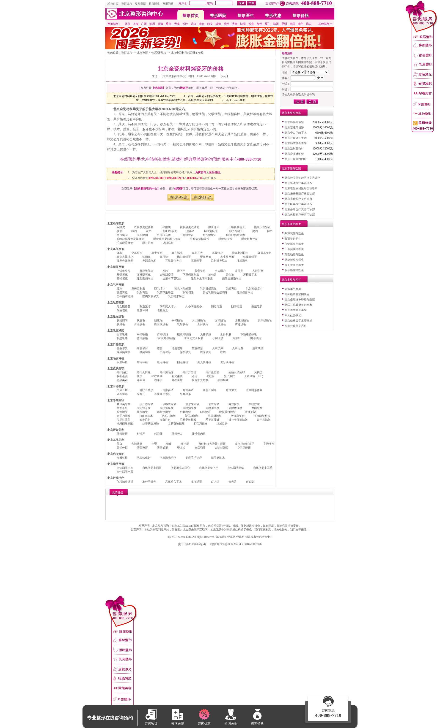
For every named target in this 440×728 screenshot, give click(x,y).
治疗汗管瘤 (189, 372)
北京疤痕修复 (115, 453)
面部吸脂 (122, 334)
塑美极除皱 (192, 415)
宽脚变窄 (268, 443)
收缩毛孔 (122, 376)
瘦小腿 (185, 443)
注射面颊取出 (145, 278)
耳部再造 (167, 390)
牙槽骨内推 (199, 433)
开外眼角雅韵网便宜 (297, 294)
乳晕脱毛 (182, 324)
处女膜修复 (123, 306)
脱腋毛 (158, 320)
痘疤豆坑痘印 (236, 372)
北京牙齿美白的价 (296, 159)
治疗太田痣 (144, 372)
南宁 (300, 23)
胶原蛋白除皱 (227, 412)
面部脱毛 (220, 320)
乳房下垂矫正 (165, 292)
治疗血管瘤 (212, 372)
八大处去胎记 (293, 315)
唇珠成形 (257, 348)
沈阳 (243, 23)
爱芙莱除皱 (212, 419)
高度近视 (196, 481)
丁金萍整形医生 (294, 249)
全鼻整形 (136, 252)
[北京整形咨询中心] (112, 17)
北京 (127, 23)
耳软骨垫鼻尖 (173, 260)
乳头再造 (142, 292)
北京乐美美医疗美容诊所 (300, 193)
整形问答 (167, 3)
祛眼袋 (166, 227)
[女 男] (307, 78)
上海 (135, 23)
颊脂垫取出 (146, 270)
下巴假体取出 (191, 274)
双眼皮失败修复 (143, 227)
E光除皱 (205, 412)
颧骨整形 (200, 270)
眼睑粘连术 (225, 239)
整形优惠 (273, 15)
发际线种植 (227, 362)
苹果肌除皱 (215, 415)
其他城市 (323, 23)
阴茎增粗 (122, 310)
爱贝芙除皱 (123, 404)
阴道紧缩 (145, 306)
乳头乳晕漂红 (208, 288)
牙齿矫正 (122, 433)
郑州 (276, 23)
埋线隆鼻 (242, 260)
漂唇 (159, 348)
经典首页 (112, 3)
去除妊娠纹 (221, 447)
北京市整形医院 (291, 168)
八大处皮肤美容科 (296, 325)
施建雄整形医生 (294, 259)
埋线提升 (222, 423)
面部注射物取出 (231, 278)
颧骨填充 (122, 278)
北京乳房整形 (115, 284)
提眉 (255, 231)
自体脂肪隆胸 (125, 296)
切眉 (269, 231)
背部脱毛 (139, 324)
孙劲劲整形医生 (294, 254)
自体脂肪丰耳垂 (262, 467)
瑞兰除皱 (213, 404)
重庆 (168, 23)
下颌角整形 (123, 270)
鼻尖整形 (156, 252)
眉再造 (190, 231)
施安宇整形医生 (294, 265)
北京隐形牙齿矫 (294, 122)
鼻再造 (164, 256)
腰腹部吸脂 (184, 334)
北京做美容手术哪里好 (298, 320)
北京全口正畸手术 (296, 132)
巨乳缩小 (159, 288)
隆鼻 (119, 252)
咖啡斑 (158, 380)
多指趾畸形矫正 (244, 443)
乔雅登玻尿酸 (188, 419)
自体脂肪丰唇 (125, 471)
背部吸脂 (162, 334)
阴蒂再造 (236, 306)
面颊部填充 (144, 274)
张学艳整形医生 (294, 270)
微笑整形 (145, 352)
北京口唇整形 (115, 344)
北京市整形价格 (291, 112)
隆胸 (119, 288)
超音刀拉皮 (200, 423)
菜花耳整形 (210, 390)
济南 (234, 23)
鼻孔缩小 (177, 252)
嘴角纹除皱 (164, 412)
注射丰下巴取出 (172, 278)
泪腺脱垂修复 (125, 242)
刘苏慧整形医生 (294, 233)
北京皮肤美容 (115, 368)
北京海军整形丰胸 (296, 310)
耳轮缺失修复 (162, 394)
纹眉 (119, 231)
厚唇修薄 (142, 348)
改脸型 (239, 270)
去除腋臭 (136, 443)
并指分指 (122, 447)
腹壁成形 (162, 447)
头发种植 (122, 362)
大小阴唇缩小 (193, 306)
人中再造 (237, 348)
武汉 (193, 23)
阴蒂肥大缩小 (168, 306)
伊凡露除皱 (146, 404)
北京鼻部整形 (115, 249)
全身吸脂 (225, 334)
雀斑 (139, 376)
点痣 (194, 376)
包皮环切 (142, 310)
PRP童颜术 (146, 415)
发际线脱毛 (265, 320)
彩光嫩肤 (177, 376)
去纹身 (210, 376)
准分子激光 (149, 481)
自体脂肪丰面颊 (152, 467)
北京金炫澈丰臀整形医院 (300, 299)
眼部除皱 (122, 412)
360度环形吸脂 (166, 338)
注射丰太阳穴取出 (202, 278)
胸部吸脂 (255, 338)
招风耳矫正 (123, 390)
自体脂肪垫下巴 (208, 467)
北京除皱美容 (115, 400)
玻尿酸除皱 (192, 404)
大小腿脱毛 (199, 320)
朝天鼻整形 (265, 252)
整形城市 (126, 3)
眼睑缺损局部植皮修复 (167, 239)
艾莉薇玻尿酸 (176, 423)
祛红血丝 (156, 376)
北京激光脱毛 (115, 316)
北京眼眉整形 (115, 223)
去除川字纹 (212, 408)
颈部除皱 (142, 412)
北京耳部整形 (115, 386)
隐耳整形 (185, 394)
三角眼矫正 (187, 235)
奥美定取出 (138, 288)
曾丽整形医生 (293, 238)
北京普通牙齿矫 (294, 127)
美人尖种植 (204, 362)
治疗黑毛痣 (166, 372)
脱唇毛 (141, 320)
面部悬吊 (122, 408)
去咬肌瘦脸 (166, 274)
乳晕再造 (231, 288)
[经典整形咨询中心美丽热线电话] (421, 131)
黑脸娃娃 (222, 380)
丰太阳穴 (220, 270)
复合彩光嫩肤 (200, 380)
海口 (309, 23)
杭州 (226, 23)
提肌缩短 (167, 242)
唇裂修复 (122, 348)
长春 (251, 23)
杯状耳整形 (146, 390)
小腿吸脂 (217, 338)
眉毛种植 (142, 362)
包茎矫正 (162, 310)
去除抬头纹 (189, 408)
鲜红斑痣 (177, 380)
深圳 (152, 23)
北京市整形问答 (291, 279)
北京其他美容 (115, 439)
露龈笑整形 (123, 352)
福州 (259, 23)
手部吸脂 (142, 334)
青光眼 (232, 481)
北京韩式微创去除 (296, 143)
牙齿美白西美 (293, 289)
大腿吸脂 (205, 334)
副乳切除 (188, 292)
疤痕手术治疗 (193, 457)
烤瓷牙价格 (159, 52)
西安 (210, 23)
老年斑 (141, 380)
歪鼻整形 (205, 256)
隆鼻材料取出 (240, 252)
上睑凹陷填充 (169, 231)
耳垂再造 (188, 390)
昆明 (284, 23)
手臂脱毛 (177, 320)
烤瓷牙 (158, 433)
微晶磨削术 (218, 457)
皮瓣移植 (122, 457)
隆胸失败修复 (150, 296)
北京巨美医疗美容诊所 (298, 204)
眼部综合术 (164, 235)
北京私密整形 (115, 302)
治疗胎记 (122, 372)
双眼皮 (121, 227)
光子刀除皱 (123, 415)
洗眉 (148, 231)
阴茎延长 (256, 306)
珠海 (160, 23)
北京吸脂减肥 (115, 330)
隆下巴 (181, 270)
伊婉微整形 (238, 415)
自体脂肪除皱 (236, 467)
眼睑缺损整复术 (235, 235)
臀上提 (181, 447)
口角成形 (165, 352)
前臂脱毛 (240, 324)
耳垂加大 (231, 390)
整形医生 (154, 3)
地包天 (212, 274)
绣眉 (134, 231)
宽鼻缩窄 (196, 260)
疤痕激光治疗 (168, 457)
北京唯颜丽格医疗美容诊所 (301, 188)
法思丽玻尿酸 (125, 423)
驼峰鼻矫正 (250, 256)
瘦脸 (165, 270)
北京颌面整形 (115, 266)
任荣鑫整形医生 (294, 244)
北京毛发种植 (115, 358)
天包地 (230, 274)
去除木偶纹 (235, 408)
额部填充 (122, 274)
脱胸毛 (121, 324)
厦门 (267, 23)
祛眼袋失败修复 (189, 227)
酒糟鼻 (146, 256)
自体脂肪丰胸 (125, 467)
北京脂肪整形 (115, 463)
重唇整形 (197, 348)
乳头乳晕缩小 (254, 288)
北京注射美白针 (294, 148)
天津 (177, 23)
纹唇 (223, 352)
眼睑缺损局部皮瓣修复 (130, 239)
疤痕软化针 (144, 457)
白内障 (215, 481)
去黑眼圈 (142, 235)
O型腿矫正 (244, 447)
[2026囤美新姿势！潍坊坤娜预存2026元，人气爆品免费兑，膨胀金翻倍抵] (219, 48)
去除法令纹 (144, 408)
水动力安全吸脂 (193, 338)
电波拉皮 (233, 404)
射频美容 (122, 380)
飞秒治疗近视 (125, 481)
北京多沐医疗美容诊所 (298, 183)
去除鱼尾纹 (166, 408)
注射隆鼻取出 (219, 260)
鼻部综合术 (149, 260)
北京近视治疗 (115, 477)
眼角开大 (213, 227)
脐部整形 (142, 447)
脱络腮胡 (122, 320)
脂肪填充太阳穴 (180, 467)
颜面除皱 (256, 408)
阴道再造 (216, 306)
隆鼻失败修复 (125, 260)
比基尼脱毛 (242, 320)
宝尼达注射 (123, 419)
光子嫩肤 (229, 376)
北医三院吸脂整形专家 (298, 304)
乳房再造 (122, 292)
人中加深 (217, 348)
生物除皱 (254, 404)
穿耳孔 (141, 394)
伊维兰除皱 (169, 404)
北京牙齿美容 (115, 429)
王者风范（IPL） (254, 376)
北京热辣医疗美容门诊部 (300, 214)
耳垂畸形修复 (254, 390)
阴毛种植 (182, 362)
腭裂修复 (185, 352)
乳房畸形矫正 (176, 296)
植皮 (169, 443)
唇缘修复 (205, 352)
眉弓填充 (122, 235)
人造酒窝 (257, 270)
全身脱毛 (202, 324)
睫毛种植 (162, 362)
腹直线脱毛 (161, 324)
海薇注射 (165, 419)
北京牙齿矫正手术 (296, 138)
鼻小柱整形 (227, 256)
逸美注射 (145, 419)
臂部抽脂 (142, 338)
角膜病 (250, 481)
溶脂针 (237, 338)
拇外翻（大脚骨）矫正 (212, 443)
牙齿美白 (177, 433)
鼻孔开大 (197, 252)
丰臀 (154, 443)
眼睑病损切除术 (199, 239)
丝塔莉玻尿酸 (150, 423)
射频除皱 (185, 412)
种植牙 (141, 433)
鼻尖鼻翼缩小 (125, 256)
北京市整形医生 (291, 224)
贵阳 (292, 23)
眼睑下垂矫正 (262, 227)
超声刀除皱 (264, 419)
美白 (119, 443)
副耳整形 (122, 394)
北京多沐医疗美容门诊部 (300, 209)
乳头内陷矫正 (182, 288)
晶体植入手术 (173, 481)
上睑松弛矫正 (236, 227)
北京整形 (142, 52)
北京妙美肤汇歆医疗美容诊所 (302, 177)
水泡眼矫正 (210, 235)
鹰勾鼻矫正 (184, 256)
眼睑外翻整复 (249, 239)
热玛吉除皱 (169, 415)
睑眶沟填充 (210, 231)
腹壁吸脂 (122, 338)
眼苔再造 (147, 242)
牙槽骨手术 (250, 274)
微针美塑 (250, 412)
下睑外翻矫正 (235, 231)
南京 (201, 23)
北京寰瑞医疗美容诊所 (298, 198)
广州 (144, 23)
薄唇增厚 (177, 348)
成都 (218, 23)
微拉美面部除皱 (238, 419)
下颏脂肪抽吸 (248, 334)
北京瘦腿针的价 (294, 153)
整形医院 (140, 3)
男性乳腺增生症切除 (215, 292)
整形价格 (300, 15)
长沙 (185, 23)
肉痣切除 (200, 447)
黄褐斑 (258, 372)
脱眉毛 (221, 324)
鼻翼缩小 (217, 252)
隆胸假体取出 (245, 292)
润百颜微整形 (262, 415)
